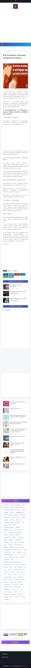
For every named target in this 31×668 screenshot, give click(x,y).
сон (20, 592)
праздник (6, 582)
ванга (25, 567)
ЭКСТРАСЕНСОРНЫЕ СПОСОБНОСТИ (12, 562)
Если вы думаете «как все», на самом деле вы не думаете (18, 299)
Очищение (6, 542)
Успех (5, 557)
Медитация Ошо (7, 537)
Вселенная (17, 510)
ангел (10, 567)
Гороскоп (12, 512)
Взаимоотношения (19, 507)
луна (24, 574)
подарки (16, 579)
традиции (6, 596)
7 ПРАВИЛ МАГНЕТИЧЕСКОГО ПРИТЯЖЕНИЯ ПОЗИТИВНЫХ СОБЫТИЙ (17, 451)
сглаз (18, 589)
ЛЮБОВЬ (18, 527)
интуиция (10, 574)
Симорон (19, 552)
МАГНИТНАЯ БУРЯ (18, 529)
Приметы (6, 547)
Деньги (5, 515)
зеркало (12, 572)
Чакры (12, 559)
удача (11, 596)
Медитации (17, 534)
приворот (20, 582)
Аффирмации (18, 505)
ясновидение (6, 599)
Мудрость (21, 537)
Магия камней (11, 532)
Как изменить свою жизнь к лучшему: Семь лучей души (18, 292)
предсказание (13, 582)
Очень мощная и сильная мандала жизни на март (18, 402)
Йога (23, 522)
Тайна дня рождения (8, 554)
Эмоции (17, 564)
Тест (20, 554)
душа (5, 569)
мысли (14, 577)
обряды (10, 579)
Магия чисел (19, 532)
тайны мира (12, 594)
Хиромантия (6, 559)
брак (15, 567)
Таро (16, 554)
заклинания (6, 572)
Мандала (6, 534)
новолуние (20, 577)
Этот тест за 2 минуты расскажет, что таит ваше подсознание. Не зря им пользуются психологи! (18, 430)
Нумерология (18, 539)
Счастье (24, 552)
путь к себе (15, 584)
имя (4, 574)
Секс (14, 552)
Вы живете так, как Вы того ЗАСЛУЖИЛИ (16, 285)
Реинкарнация (7, 549)
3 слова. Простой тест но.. (16, 408)
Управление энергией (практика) (17, 464)
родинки (21, 584)
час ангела (17, 596)
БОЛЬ (24, 505)
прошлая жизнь (7, 584)
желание (10, 569)
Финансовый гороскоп (13, 557)
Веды (12, 507)
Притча (22, 547)
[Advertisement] (15, 25)
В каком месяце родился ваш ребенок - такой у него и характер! (19, 422)
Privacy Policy (5, 657)
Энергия (5, 567)
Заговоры (24, 517)
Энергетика (23, 564)
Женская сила (7, 517)
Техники (24, 554)
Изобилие (12, 520)
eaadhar (10, 666)
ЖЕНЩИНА (22, 515)
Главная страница (7, 50)
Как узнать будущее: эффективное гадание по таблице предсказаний (18, 416)
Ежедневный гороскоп (13, 515)
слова (5, 592)
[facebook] (15, 1)
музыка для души (7, 577)
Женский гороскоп (16, 517)
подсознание (22, 579)
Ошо (11, 542)
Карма (5, 525)
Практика (11, 544)
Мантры (11, 534)
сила (22, 589)
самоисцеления (17, 587)
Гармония (6, 512)
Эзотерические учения (9, 564)
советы (9, 592)
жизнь (9, 270)
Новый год (11, 539)
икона (22, 572)
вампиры (20, 567)
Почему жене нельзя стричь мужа (17, 436)
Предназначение (18, 544)
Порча (5, 544)
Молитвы (15, 537)
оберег (5, 579)
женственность (17, 569)
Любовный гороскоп (8, 529)
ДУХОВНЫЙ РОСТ (20, 512)
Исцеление (17, 522)
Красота (15, 525)
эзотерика (14, 50)
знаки (17, 572)
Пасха (15, 542)
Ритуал (20, 549)
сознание (15, 592)
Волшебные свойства (8, 510)
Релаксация (14, 549)
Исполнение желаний (8, 522)
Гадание (24, 510)
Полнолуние (21, 542)
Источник (5, 244)
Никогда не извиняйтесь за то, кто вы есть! (18, 457)
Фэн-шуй (22, 557)
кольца (15, 574)
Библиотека (6, 507)
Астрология (6, 505)
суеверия (6, 594)
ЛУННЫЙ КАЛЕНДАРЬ (9, 527)
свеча (13, 589)
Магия (5, 532)
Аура (12, 505)
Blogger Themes (24, 666)
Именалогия (19, 520)
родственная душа (8, 587)
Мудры (5, 539)
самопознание (7, 589)
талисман (19, 594)
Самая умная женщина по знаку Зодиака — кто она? (17, 443)
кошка (20, 574)
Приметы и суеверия (14, 547)
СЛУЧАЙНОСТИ (7, 552)
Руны (25, 549)
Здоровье (6, 520)
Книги (10, 525)
